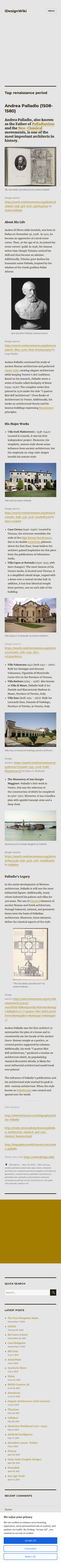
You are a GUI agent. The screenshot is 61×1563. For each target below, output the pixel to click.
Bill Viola (13, 1351)
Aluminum (14, 1392)
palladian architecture (40, 1174)
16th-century (44, 1164)
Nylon (11, 1376)
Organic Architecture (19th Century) (29, 1401)
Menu (51, 11)
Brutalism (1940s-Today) (22, 1442)
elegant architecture (46, 1171)
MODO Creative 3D (18, 1384)
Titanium (13, 1409)
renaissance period (14, 1180)
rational (45, 1177)
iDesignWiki (16, 11)
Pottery (12, 1451)
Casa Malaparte (17, 1342)
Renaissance (46, 407)
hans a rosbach (13, 521)
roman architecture (33, 1180)
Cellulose (13, 1417)
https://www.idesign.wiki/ (39, 1156)
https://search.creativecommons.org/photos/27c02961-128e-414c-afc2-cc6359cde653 (30, 652)
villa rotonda (11, 1183)
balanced (25, 1168)
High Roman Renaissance (36, 537)
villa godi (48, 1180)
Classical (35, 901)
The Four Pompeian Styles (23, 1318)
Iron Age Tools (16, 1476)
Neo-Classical (30, 128)
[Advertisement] (30, 53)
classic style (12, 370)
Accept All (30, 1540)
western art (23, 1183)
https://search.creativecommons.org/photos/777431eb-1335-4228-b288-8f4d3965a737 (30, 766)
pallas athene (34, 1177)
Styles (8, 1509)
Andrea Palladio (13, 210)
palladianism (11, 1177)
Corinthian (34, 541)
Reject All (30, 1556)
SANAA (12, 1326)
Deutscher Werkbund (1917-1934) (27, 1426)
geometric (10, 1174)
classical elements (26, 1171)
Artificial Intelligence (20, 1434)
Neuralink (13, 1467)
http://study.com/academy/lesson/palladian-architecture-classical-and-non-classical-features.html (30, 1132)
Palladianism (43, 124)
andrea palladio (12, 1168)
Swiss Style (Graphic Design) (24, 1459)
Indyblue (13, 864)
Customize (31, 1548)
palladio (23, 1177)
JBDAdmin (14, 1164)
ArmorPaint (14, 1359)
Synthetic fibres (17, 1367)
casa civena (36, 1168)
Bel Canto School (18, 1334)
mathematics (22, 1174)
